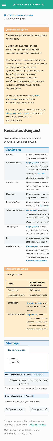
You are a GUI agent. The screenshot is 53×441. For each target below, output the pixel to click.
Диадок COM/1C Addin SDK (28, 4)
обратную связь (37, 425)
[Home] (5, 15)
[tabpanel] (26, 362)
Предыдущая (15, 409)
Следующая (38, 409)
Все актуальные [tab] (16, 350)
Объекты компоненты (21, 15)
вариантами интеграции (17, 113)
